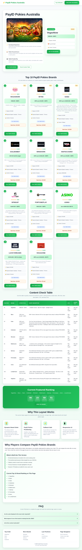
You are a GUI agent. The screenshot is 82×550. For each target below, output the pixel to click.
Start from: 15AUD (67, 180)
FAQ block (62, 537)
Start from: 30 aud (41, 281)
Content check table (64, 536)
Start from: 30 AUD (15, 125)
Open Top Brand (41, 404)
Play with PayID (11, 67)
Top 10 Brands (59, 2)
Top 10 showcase (64, 534)
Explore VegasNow (71, 2)
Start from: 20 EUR (40, 180)
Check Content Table (25, 67)
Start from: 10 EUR (40, 125)
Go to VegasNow (53, 51)
